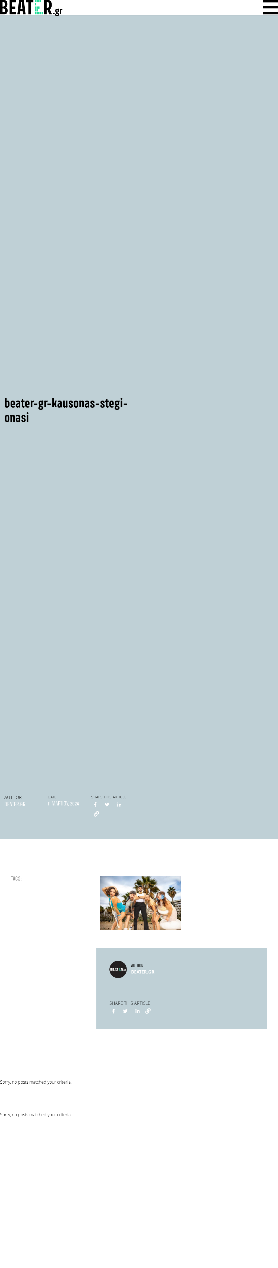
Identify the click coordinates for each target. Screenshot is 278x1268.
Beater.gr (15, 804)
